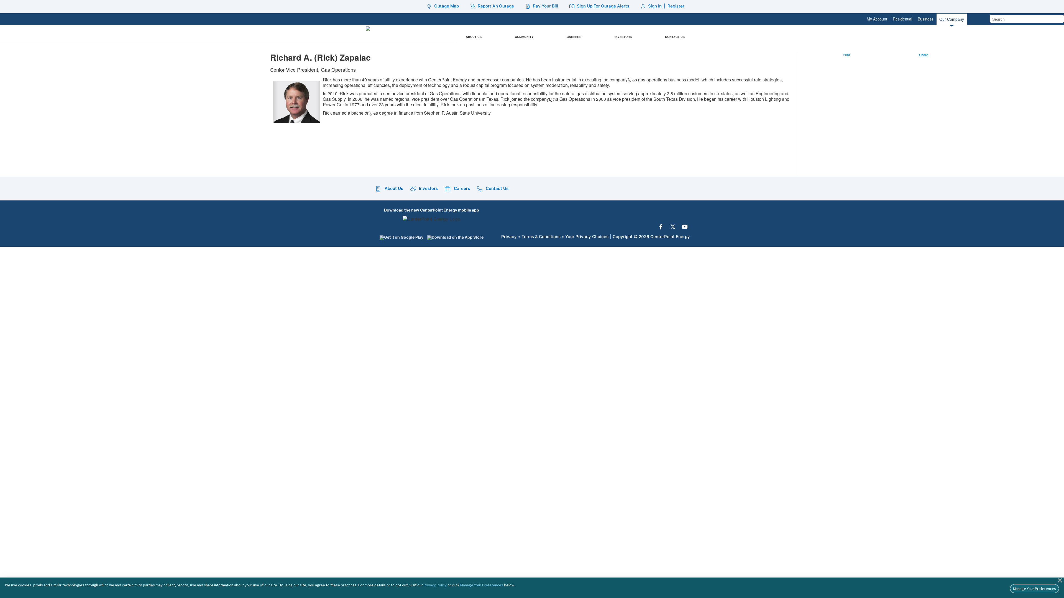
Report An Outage (496, 6)
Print (846, 54)
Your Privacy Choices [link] (586, 236)
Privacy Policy (435, 584)
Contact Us (675, 37)
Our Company (951, 19)
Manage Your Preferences (481, 584)
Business (925, 19)
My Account (877, 19)
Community (524, 37)
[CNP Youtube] (684, 226)
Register (675, 6)
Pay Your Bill (545, 6)
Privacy (509, 236)
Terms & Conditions (541, 236)
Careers (574, 37)
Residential (902, 19)
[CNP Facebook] (661, 226)
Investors (623, 37)
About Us (474, 37)
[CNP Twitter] (672, 226)
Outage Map (446, 6)
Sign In (655, 6)
